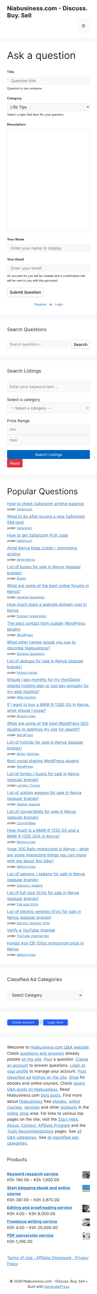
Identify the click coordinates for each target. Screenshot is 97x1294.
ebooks (59, 1101)
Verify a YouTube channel (31, 930)
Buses (21, 578)
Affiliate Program (54, 1125)
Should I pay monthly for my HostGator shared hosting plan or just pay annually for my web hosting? (48, 685)
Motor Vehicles (28, 754)
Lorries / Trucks (28, 785)
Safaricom (24, 509)
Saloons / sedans (30, 885)
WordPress (25, 635)
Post (48, 1059)
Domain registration (31, 616)
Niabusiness (31, 1101)
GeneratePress (56, 1286)
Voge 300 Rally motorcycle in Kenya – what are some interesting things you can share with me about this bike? (48, 855)
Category (14, 98)
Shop (74, 1077)
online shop (18, 1113)
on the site (31, 1059)
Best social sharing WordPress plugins (43, 761)
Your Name (15, 239)
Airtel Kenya (26, 559)
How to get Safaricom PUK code (37, 535)
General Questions (30, 597)
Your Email (15, 259)
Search (80, 344)
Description (16, 124)
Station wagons (28, 804)
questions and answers (42, 1053)
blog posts (51, 1095)
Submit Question (25, 292)
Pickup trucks (27, 672)
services (32, 1107)
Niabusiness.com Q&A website (59, 1047)
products (69, 1107)
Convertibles (26, 823)
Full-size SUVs (27, 904)
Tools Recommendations (30, 1131)
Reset (15, 463)
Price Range (18, 420)
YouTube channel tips (33, 936)
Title (10, 72)
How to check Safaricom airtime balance (45, 503)
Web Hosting (26, 697)
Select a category (23, 399)
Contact (28, 1125)
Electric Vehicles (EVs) (33, 923)
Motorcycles (26, 716)
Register (40, 304)
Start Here (68, 1119)
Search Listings (48, 454)
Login (59, 304)
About (13, 1125)
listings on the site (49, 1077)
